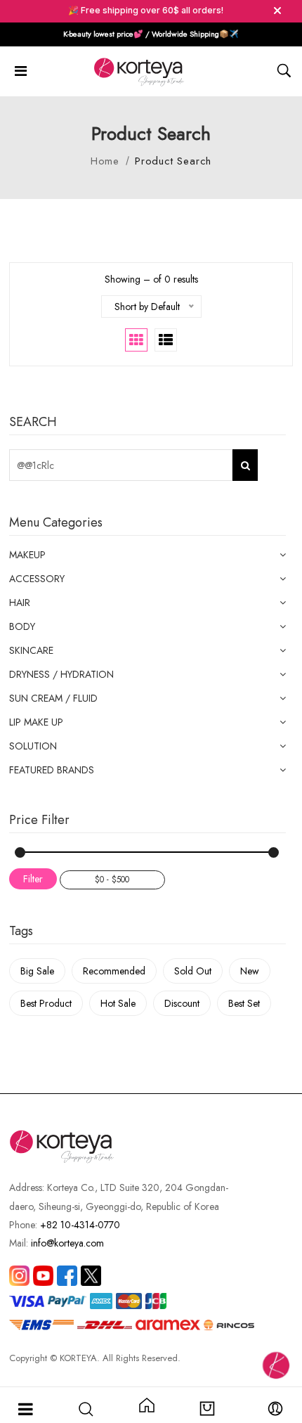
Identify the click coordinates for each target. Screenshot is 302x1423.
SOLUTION (33, 746)
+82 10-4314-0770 (80, 1225)
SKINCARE (31, 650)
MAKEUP (27, 555)
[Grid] (136, 340)
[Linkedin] (43, 1276)
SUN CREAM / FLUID (53, 698)
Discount (181, 1003)
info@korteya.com (67, 1243)
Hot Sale (118, 1003)
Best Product (46, 1003)
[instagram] (19, 1276)
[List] (166, 340)
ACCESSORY (37, 579)
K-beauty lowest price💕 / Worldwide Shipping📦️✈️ (151, 33)
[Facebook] (67, 1276)
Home (105, 161)
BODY (22, 626)
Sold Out (192, 971)
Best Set (244, 1003)
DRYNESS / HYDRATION (61, 674)
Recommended (114, 971)
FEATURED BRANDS (51, 770)
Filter (33, 879)
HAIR (19, 602)
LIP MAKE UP (36, 722)
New (249, 971)
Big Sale (37, 971)
